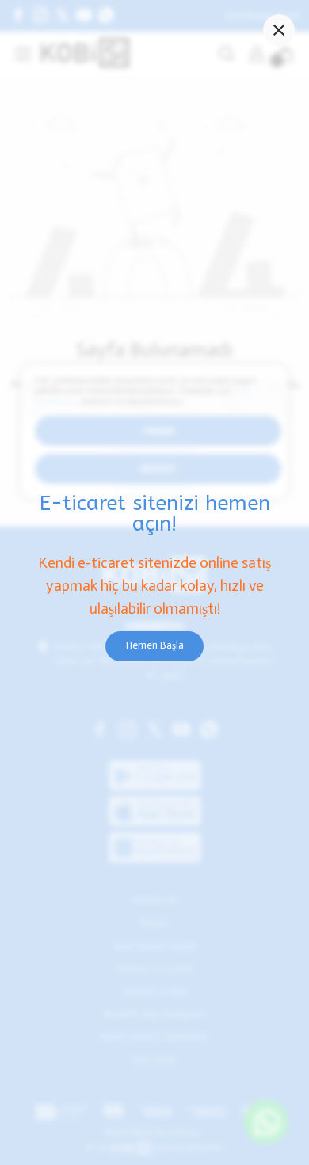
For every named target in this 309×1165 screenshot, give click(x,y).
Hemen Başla (155, 645)
